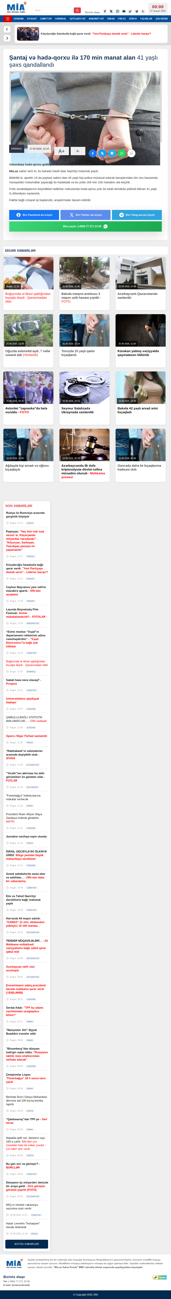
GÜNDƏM (19, 18)
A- (78, 151)
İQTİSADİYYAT (78, 18)
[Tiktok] (130, 11)
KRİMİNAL (60, 18)
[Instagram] (117, 11)
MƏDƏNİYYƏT (96, 18)
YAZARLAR (146, 18)
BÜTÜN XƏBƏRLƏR (27, 1244)
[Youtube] (123, 11)
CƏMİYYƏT (46, 18)
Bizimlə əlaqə (92, 12)
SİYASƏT (32, 18)
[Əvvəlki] (7, 29)
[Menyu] (7, 18)
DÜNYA (133, 18)
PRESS (122, 18)
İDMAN (111, 18)
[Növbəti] (7, 38)
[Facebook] (104, 11)
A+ (61, 151)
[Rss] (142, 11)
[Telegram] (136, 11)
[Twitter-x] (111, 11)
